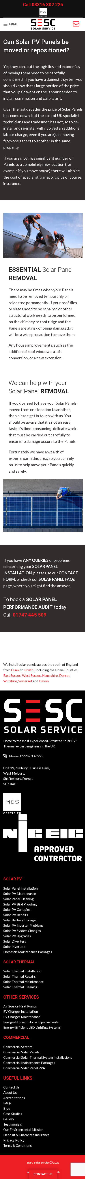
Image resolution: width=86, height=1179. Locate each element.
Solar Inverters (14, 947)
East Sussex (12, 675)
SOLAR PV (12, 879)
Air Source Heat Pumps (20, 1006)
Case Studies (12, 1114)
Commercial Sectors (17, 1047)
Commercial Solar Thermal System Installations (37, 1057)
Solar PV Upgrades (17, 936)
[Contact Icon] (76, 24)
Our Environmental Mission (23, 1130)
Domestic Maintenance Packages (27, 952)
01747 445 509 (30, 615)
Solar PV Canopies (16, 909)
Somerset (25, 681)
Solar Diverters (14, 941)
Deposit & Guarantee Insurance (26, 1135)
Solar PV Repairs (15, 915)
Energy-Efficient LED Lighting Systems (32, 1027)
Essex (15, 670)
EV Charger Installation (20, 1011)
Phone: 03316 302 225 (26, 756)
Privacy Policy (13, 1140)
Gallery (8, 1119)
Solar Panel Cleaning (18, 899)
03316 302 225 (47, 4)
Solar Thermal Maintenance (23, 982)
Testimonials (12, 1124)
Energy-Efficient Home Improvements (31, 1022)
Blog (6, 1108)
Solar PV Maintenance (19, 894)
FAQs (7, 1103)
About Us (10, 1092)
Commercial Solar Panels (21, 1052)
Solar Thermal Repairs (19, 976)
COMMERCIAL (16, 1037)
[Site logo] (43, 24)
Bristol (29, 670)
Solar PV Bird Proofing (20, 904)
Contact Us (11, 1087)
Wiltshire (10, 681)
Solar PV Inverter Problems (23, 925)
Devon (44, 681)
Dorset (64, 675)
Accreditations (14, 1098)
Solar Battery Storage (19, 920)
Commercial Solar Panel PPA (24, 1068)
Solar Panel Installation (20, 888)
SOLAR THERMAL (19, 962)
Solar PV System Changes (22, 931)
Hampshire (50, 675)
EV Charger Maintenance (21, 1017)
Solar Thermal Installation (22, 971)
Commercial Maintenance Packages (29, 1063)
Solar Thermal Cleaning (20, 987)
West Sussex (31, 675)
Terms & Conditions (17, 1145)
